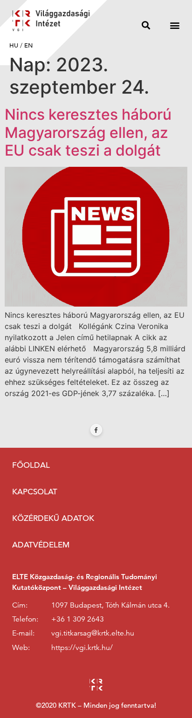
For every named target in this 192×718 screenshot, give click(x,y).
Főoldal (31, 465)
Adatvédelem (40, 545)
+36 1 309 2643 (77, 619)
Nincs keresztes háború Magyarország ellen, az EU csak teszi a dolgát (88, 132)
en (28, 45)
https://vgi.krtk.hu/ (82, 647)
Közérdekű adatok (53, 518)
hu (13, 45)
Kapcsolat (34, 492)
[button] (146, 25)
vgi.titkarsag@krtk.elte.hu (92, 633)
